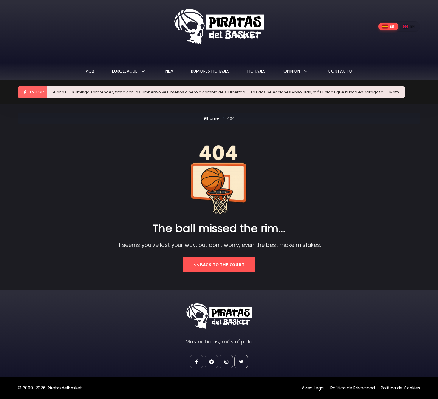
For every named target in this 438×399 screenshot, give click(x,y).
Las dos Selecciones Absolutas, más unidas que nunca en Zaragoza (312, 92)
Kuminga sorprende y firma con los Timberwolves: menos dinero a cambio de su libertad (153, 92)
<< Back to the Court (219, 264)
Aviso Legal (313, 388)
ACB (90, 71)
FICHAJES (256, 71)
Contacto (340, 71)
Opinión (292, 71)
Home (213, 118)
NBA (169, 71)
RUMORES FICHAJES (210, 71)
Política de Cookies (400, 388)
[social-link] (196, 361)
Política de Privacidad (352, 388)
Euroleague (125, 71)
